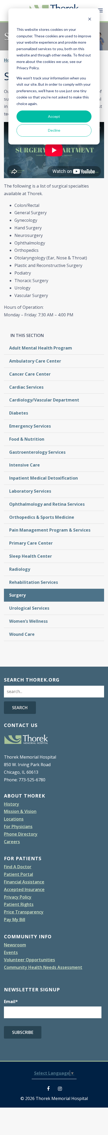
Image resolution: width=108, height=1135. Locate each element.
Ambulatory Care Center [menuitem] (35, 361)
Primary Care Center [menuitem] (31, 543)
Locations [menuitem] (14, 819)
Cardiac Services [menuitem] (26, 387)
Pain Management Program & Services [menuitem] (49, 530)
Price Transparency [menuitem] (24, 912)
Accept (54, 116)
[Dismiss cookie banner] (89, 19)
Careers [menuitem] (12, 842)
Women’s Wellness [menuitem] (28, 621)
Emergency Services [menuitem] (30, 426)
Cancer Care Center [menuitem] (30, 374)
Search (20, 708)
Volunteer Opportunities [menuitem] (29, 960)
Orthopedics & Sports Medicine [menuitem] (41, 517)
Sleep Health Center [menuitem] (30, 556)
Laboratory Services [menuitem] (30, 491)
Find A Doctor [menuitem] (17, 867)
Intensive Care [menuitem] (24, 465)
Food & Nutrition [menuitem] (26, 439)
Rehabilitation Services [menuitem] (33, 582)
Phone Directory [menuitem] (20, 834)
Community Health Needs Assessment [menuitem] (43, 967)
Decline (54, 130)
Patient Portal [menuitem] (18, 874)
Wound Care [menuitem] (22, 634)
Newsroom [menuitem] (15, 945)
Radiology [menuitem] (19, 569)
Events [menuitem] (11, 952)
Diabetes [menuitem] (18, 413)
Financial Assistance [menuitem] (24, 882)
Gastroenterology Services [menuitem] (37, 452)
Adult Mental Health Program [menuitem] (40, 348)
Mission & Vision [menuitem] (20, 811)
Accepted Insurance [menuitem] (24, 889)
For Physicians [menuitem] (18, 826)
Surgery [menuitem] (17, 595)
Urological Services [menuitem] (29, 608)
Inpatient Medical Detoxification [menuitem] (43, 478)
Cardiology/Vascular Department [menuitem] (44, 400)
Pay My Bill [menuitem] (14, 919)
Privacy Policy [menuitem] (17, 897)
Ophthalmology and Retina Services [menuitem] (47, 504)
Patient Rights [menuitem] (19, 904)
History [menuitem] (11, 804)
